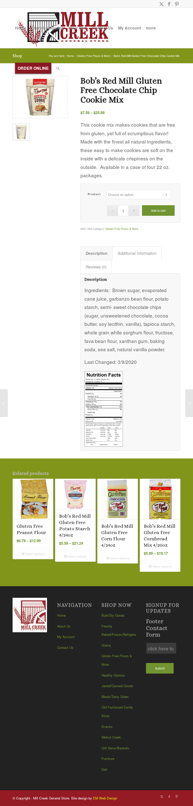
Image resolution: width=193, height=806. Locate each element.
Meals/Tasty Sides (115, 696)
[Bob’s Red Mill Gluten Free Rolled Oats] (189, 403)
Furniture (108, 758)
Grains (106, 645)
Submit (160, 668)
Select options (34, 554)
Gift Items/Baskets (115, 748)
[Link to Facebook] (169, 4)
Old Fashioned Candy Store (117, 711)
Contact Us (65, 647)
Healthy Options (113, 675)
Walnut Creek (111, 737)
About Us (64, 626)
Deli (104, 769)
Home (61, 615)
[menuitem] (21, 28)
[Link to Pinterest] (176, 4)
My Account (66, 636)
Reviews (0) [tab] (96, 267)
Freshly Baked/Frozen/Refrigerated (119, 630)
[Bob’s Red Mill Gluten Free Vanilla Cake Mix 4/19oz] (4, 403)
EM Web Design (105, 798)
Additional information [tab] (137, 253)
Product (94, 194)
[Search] (58, 68)
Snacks (107, 726)
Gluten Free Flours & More (122, 229)
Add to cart (158, 210)
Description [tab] (97, 253)
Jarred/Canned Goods (117, 685)
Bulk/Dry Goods (113, 615)
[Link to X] (161, 4)
